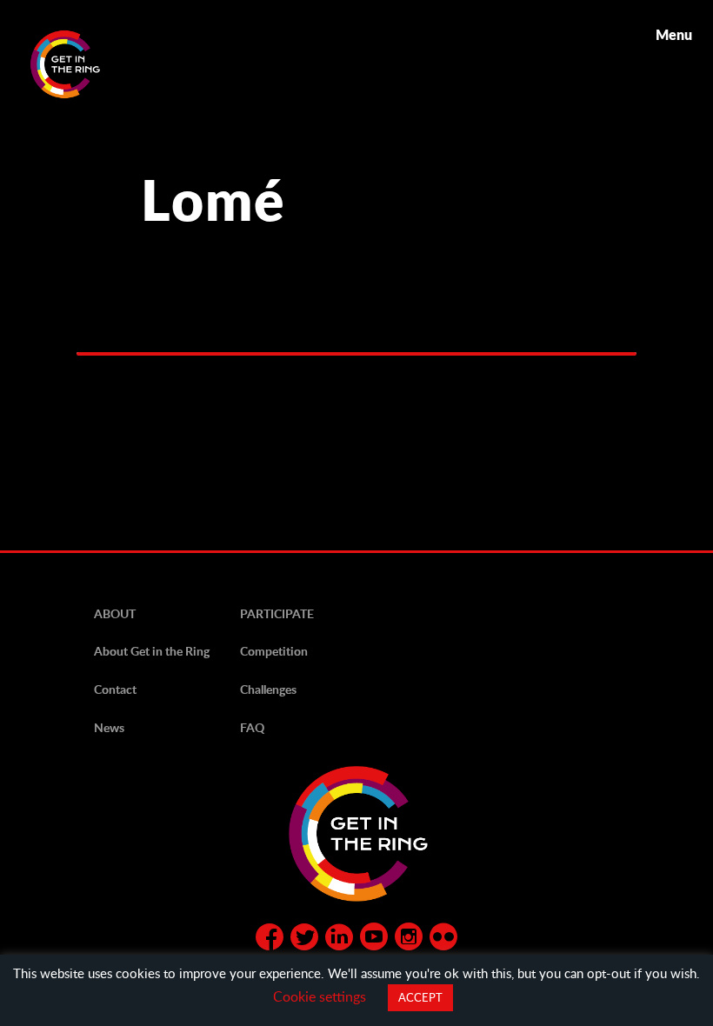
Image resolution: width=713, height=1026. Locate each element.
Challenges (268, 689)
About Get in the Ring (152, 650)
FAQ (252, 727)
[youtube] (374, 940)
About (115, 613)
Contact (115, 689)
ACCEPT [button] (420, 997)
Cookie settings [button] (319, 996)
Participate (277, 613)
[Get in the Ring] (86, 64)
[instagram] (409, 940)
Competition (274, 650)
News (109, 727)
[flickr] (443, 940)
